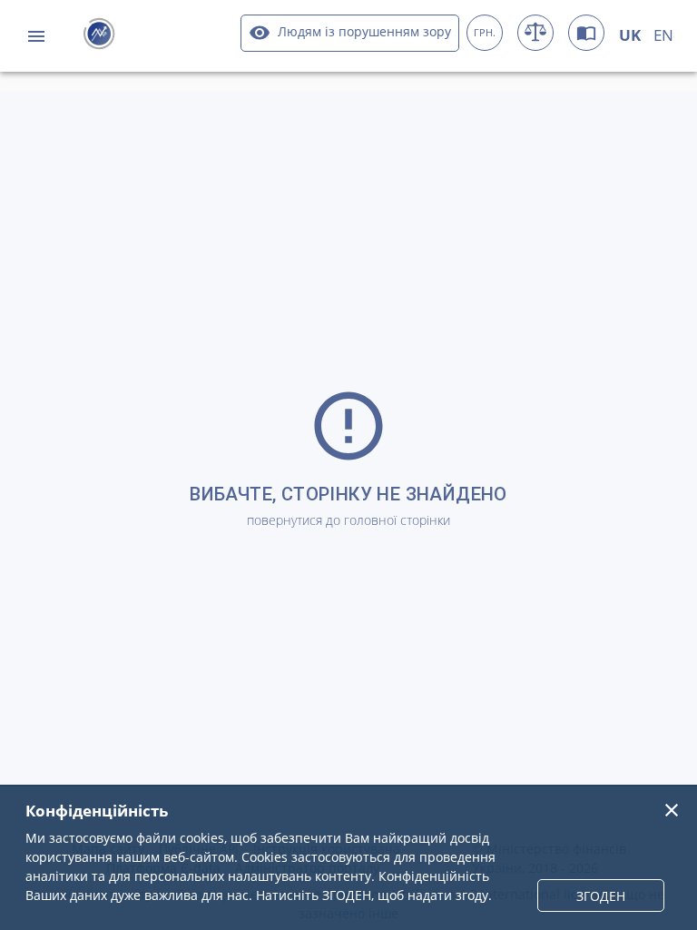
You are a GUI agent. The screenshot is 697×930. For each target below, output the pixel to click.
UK (630, 35)
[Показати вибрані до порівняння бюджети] (535, 33)
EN (663, 35)
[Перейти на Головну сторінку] (99, 36)
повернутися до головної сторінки (348, 520)
